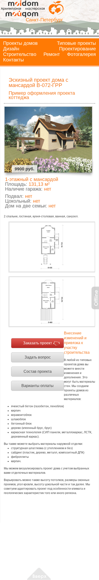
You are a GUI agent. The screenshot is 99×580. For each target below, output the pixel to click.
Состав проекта (38, 371)
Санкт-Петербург (44, 19)
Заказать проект (37, 343)
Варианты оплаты (37, 386)
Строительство (19, 54)
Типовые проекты (76, 43)
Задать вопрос (38, 357)
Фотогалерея (81, 54)
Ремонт (51, 54)
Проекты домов (20, 43)
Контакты (13, 60)
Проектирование (77, 49)
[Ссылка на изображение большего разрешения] (51, 247)
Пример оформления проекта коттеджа (42, 95)
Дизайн (11, 49)
